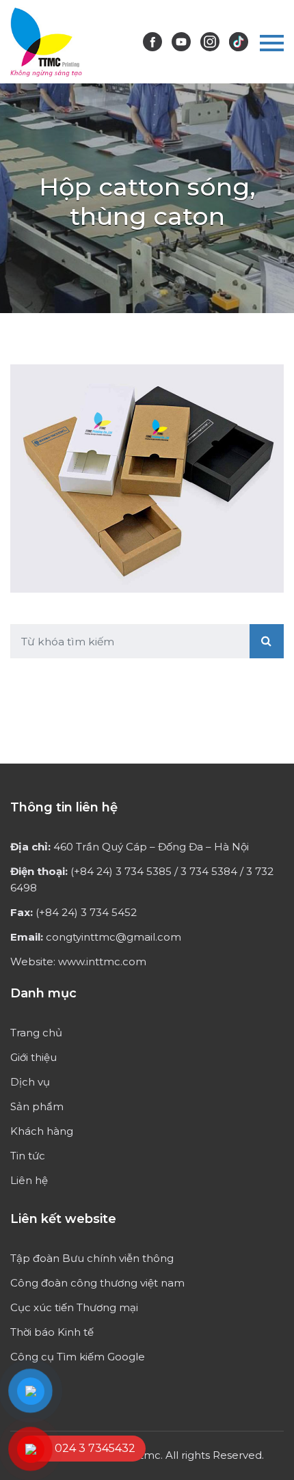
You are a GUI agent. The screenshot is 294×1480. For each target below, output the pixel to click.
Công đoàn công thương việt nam (97, 1282)
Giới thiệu (33, 1057)
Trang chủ (36, 1032)
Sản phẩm (37, 1106)
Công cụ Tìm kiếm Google (77, 1356)
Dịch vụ (30, 1081)
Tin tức (27, 1155)
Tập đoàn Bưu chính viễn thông (92, 1258)
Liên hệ (29, 1180)
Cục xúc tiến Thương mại (74, 1307)
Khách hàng (41, 1131)
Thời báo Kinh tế (52, 1332)
